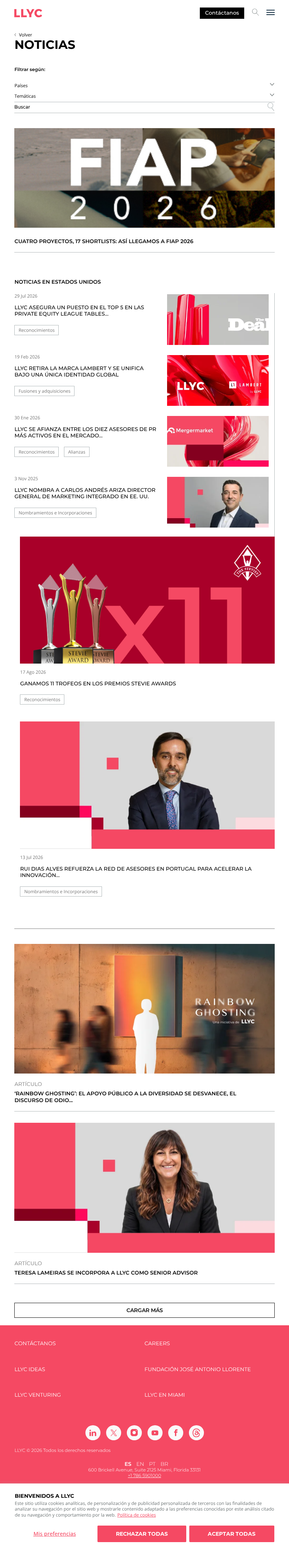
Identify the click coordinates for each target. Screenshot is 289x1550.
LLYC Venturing (37, 1395)
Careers (157, 1343)
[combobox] (144, 85)
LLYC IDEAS (29, 1369)
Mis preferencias (54, 1533)
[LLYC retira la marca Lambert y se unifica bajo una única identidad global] (218, 385)
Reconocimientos (36, 330)
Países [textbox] (20, 85)
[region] (144, 1516)
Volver (25, 35)
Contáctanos (222, 12)
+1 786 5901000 (144, 1476)
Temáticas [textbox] (25, 96)
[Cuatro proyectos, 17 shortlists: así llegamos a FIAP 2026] (144, 178)
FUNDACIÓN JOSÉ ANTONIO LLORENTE (197, 1369)
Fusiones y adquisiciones (44, 391)
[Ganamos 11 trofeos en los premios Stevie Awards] (147, 600)
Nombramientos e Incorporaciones (55, 513)
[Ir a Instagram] (134, 1432)
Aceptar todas (232, 1533)
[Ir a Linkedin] (92, 1432)
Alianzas (76, 452)
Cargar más (144, 1310)
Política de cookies (136, 1515)
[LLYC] (28, 13)
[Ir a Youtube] (155, 1432)
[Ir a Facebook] (175, 1432)
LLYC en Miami (164, 1395)
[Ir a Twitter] (113, 1432)
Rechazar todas (142, 1533)
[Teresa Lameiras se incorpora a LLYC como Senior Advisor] (144, 1188)
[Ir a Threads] (196, 1432)
